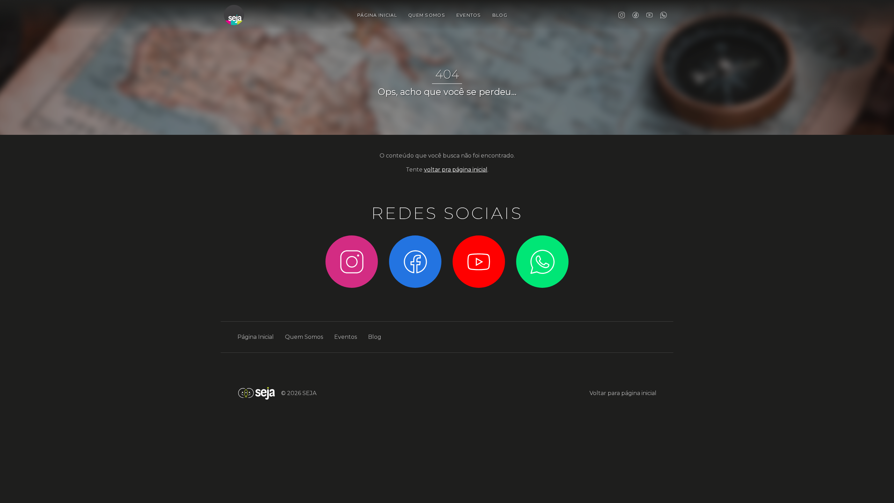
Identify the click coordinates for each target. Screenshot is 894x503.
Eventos (468, 15)
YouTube (650, 15)
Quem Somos (426, 15)
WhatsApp (663, 15)
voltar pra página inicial (456, 169)
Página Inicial (377, 15)
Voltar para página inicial (623, 393)
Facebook (636, 15)
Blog (499, 15)
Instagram (622, 15)
